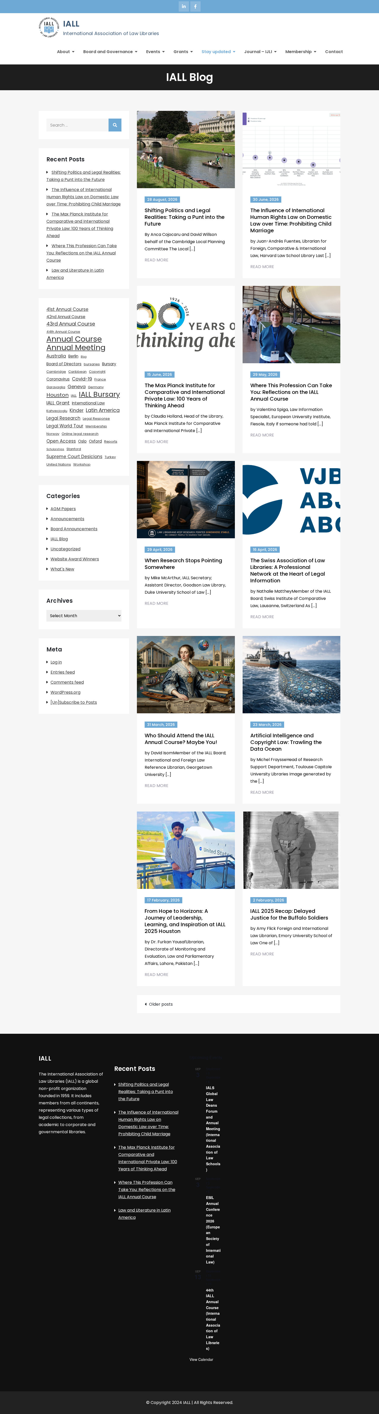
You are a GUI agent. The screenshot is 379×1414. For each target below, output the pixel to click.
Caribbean (77, 371)
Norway (52, 433)
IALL (71, 23)
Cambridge (56, 371)
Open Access (61, 441)
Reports (110, 441)
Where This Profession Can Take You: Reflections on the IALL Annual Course (291, 392)
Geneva (77, 386)
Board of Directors (63, 364)
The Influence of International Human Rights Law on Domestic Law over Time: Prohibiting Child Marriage (291, 220)
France (100, 379)
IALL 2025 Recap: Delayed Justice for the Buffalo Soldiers (289, 914)
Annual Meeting (75, 347)
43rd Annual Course (70, 323)
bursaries (92, 364)
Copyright (97, 371)
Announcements (67, 519)
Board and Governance (108, 52)
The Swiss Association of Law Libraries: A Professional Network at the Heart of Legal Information (287, 570)
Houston (57, 395)
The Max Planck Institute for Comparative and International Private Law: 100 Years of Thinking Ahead (185, 395)
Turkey (110, 456)
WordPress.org (65, 692)
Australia (56, 356)
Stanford (74, 448)
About (63, 52)
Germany (96, 387)
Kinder (77, 410)
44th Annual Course (63, 331)
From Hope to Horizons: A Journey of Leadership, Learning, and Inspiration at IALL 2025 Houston (185, 921)
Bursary (109, 364)
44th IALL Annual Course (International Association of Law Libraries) (213, 1319)
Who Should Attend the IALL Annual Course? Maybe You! (181, 739)
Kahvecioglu (56, 410)
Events (153, 52)
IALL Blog (59, 539)
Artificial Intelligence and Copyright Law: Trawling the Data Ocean (286, 742)
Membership (298, 52)
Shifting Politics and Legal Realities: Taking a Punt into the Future (185, 217)
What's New (62, 569)
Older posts (161, 1004)
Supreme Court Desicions (74, 456)
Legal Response (96, 418)
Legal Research (63, 418)
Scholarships (55, 449)
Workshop (81, 464)
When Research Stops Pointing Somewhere (183, 564)
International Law (88, 403)
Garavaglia (55, 387)
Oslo (82, 441)
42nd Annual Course (65, 316)
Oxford (95, 441)
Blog (84, 357)
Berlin (73, 356)
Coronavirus (58, 379)
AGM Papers (63, 509)
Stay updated (216, 52)
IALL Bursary (99, 394)
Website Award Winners (75, 559)
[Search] (115, 125)
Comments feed (67, 682)
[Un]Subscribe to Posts (74, 702)
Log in (56, 662)
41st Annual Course (67, 309)
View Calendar (201, 1359)
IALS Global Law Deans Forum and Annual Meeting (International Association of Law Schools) (213, 1128)
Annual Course (74, 339)
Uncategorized (65, 549)
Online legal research (80, 433)
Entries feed (63, 672)
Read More (156, 260)
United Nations (58, 464)
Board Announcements (74, 529)
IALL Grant (58, 403)
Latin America (103, 410)
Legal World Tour (64, 426)
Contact (334, 52)
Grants (181, 52)
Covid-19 (82, 379)
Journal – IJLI (258, 52)
